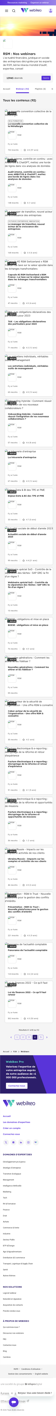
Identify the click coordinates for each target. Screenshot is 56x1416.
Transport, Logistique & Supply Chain (18, 1264)
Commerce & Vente (11, 1228)
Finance (6, 1210)
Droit (5, 1216)
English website (41, 1374)
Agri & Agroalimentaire (12, 1252)
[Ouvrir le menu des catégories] (6, 11)
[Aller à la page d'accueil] (33, 11)
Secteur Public (9, 1240)
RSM (15, 1052)
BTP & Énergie (8, 1246)
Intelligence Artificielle (12, 1186)
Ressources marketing (17, 2)
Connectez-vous (11, 1134)
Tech (5, 1198)
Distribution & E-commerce (14, 1258)
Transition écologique (12, 1174)
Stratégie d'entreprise (12, 1168)
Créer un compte (11, 1128)
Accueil (6, 1052)
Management (8, 1180)
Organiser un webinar (39, 2)
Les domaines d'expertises (16, 1122)
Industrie (6, 1234)
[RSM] (14, 131)
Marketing (7, 1192)
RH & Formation (9, 1204)
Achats (6, 1222)
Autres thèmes (9, 1276)
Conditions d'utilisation (30, 1369)
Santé (5, 1270)
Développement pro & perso (14, 1162)
